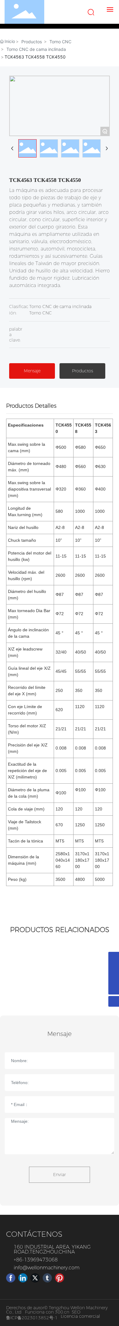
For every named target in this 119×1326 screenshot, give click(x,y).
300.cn (62, 1312)
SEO (76, 1312)
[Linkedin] (22, 1277)
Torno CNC (60, 41)
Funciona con (40, 1312)
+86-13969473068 (36, 1260)
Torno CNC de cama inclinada (36, 49)
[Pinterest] (59, 1277)
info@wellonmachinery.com (47, 1268)
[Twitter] (35, 1277)
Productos (31, 41)
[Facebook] (10, 1277)
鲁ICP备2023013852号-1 (32, 1318)
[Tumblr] (47, 1277)
